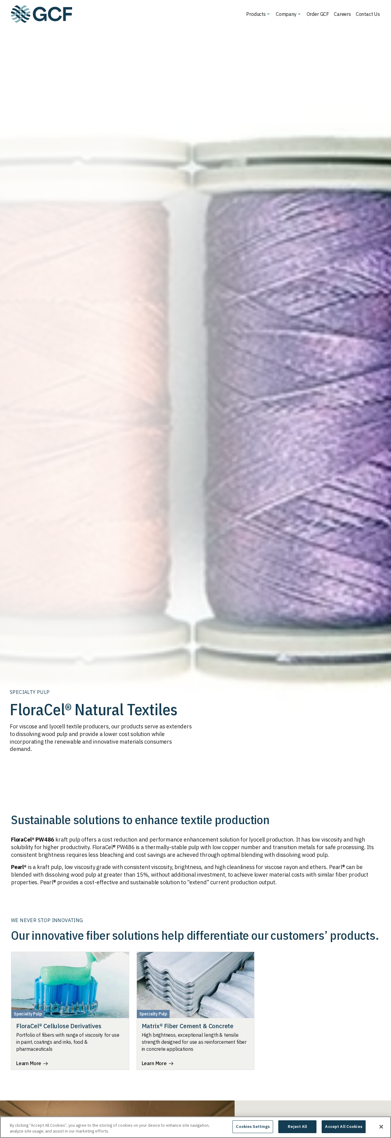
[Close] (381, 1126)
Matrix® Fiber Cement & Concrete (187, 1026)
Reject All (297, 1126)
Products (256, 14)
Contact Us (368, 14)
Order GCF (318, 14)
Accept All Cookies (343, 1126)
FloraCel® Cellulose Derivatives (58, 1026)
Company (286, 14)
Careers (342, 14)
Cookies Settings (253, 1126)
